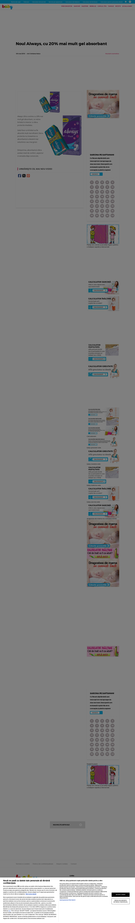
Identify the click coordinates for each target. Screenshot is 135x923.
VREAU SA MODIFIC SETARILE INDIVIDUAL (120, 901)
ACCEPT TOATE (120, 894)
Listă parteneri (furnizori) (67, 900)
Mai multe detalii (31, 894)
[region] (67, 900)
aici (10, 911)
